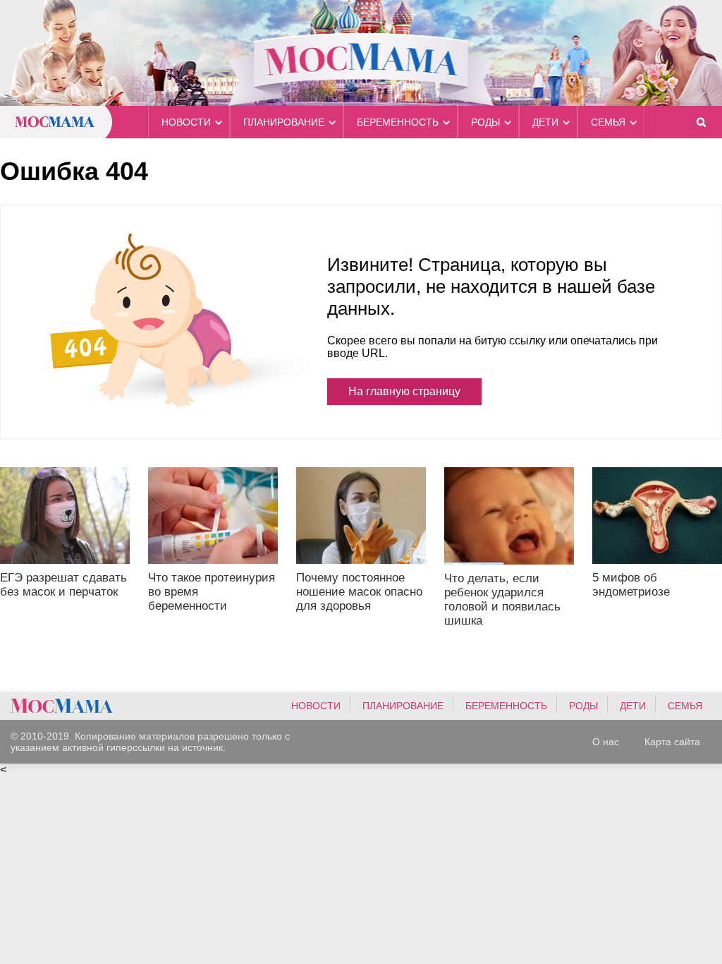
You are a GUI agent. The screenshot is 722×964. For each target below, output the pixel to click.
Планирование (283, 122)
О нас (605, 741)
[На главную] (62, 706)
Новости (186, 122)
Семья (608, 122)
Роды (485, 122)
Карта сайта (672, 741)
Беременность (398, 122)
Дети (545, 122)
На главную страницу (404, 391)
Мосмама (361, 53)
